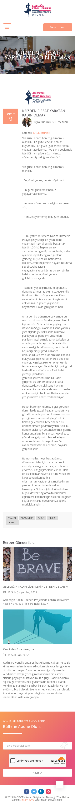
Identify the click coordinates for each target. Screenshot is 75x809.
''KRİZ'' (52, 518)
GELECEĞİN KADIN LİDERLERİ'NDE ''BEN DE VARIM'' (36, 586)
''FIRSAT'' (12, 522)
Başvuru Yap (57, 27)
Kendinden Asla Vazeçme (18, 649)
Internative (28, 799)
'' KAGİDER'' (27, 518)
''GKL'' (41, 518)
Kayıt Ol (37, 772)
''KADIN (12, 518)
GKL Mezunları (41, 132)
